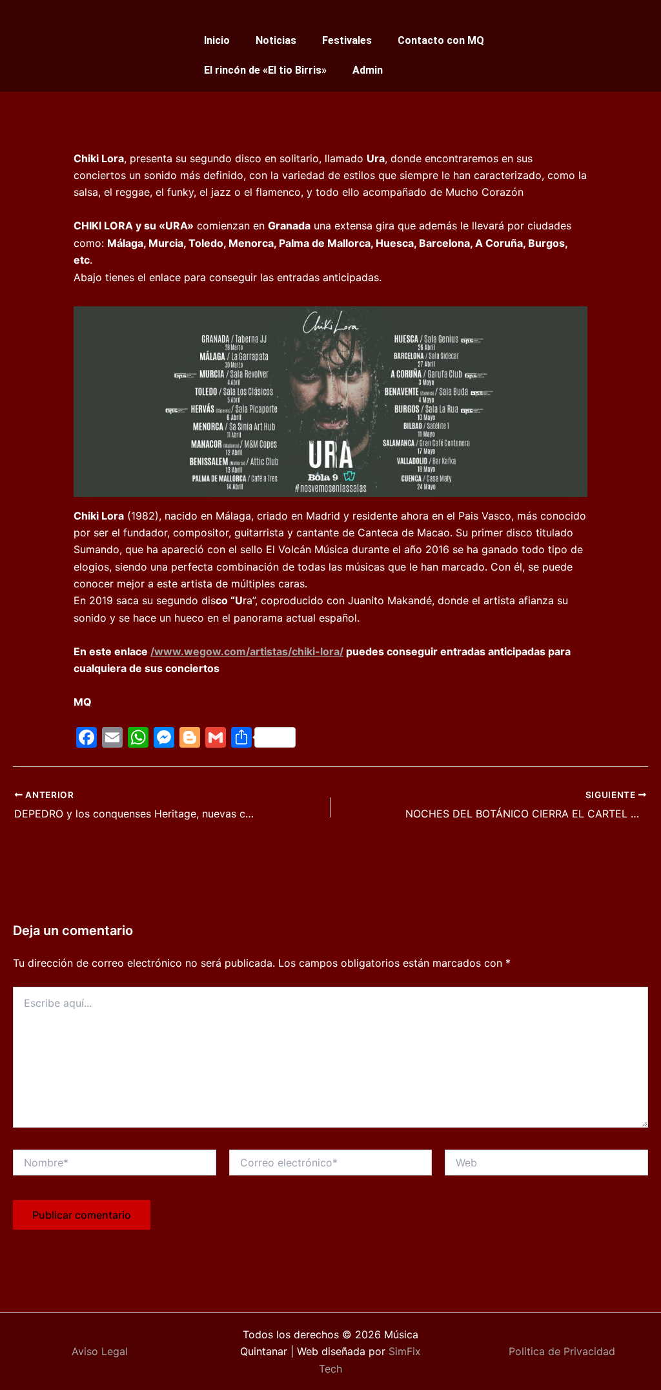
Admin (367, 70)
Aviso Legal (100, 1351)
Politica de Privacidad (562, 1351)
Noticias (276, 40)
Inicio (217, 40)
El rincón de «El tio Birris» (265, 70)
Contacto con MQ (441, 40)
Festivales (347, 40)
